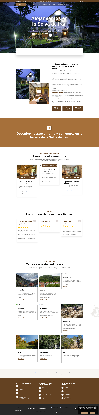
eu (19, 1)
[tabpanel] (27, 230)
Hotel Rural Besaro (56, 108)
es (17, 1)
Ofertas (53, 4)
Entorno (66, 4)
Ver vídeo (54, 35)
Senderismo (44, 352)
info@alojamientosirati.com (46, 394)
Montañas (43, 308)
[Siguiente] (92, 24)
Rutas (19, 352)
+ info (45, 35)
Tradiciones (66, 321)
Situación (21, 290)
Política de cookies (18, 410)
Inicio (34, 4)
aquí (92, 410)
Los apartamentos (46, 4)
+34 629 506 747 (48, 1)
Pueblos (43, 290)
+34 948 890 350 (39, 1)
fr (23, 1)
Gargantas (21, 308)
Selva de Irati (67, 277)
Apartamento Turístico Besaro (78, 108)
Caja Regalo (60, 4)
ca (20, 1)
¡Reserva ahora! (31, 177)
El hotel (39, 4)
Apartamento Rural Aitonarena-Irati (67, 108)
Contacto (71, 4)
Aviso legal (17, 407)
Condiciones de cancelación (20, 411)
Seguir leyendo (21, 299)
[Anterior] (6, 24)
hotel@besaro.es (30, 1)
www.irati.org (42, 356)
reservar (21, 4)
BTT (64, 352)
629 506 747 (21, 389)
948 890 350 (21, 386)
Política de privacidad (19, 409)
